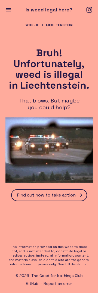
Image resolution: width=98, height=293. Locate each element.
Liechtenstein (59, 25)
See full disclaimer (73, 264)
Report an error (58, 283)
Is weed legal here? (49, 9)
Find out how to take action (46, 195)
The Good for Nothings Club (57, 275)
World (32, 25)
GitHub (32, 283)
